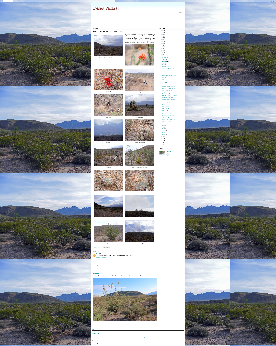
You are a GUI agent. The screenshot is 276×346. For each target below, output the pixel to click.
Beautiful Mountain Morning (167, 81)
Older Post (153, 265)
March (163, 130)
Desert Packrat (106, 8)
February (164, 132)
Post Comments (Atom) (128, 270)
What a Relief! (165, 101)
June (163, 125)
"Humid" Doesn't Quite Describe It (169, 75)
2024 (162, 34)
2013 (162, 54)
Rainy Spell (164, 77)
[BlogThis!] (105, 247)
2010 (162, 140)
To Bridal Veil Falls (166, 117)
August (163, 63)
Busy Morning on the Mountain (168, 86)
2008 (162, 143)
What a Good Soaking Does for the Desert (170, 88)
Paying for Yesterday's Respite (168, 99)
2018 (162, 45)
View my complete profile (168, 154)
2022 (162, 37)
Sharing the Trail (165, 70)
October (164, 59)
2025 (162, 32)
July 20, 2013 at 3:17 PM (101, 257)
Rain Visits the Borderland (167, 123)
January (164, 134)
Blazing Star (96, 273)
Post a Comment (98, 259)
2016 (162, 48)
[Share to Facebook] (107, 247)
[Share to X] (106, 247)
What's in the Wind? (166, 102)
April (163, 128)
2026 (162, 30)
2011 (162, 138)
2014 (162, 52)
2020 (162, 41)
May (163, 127)
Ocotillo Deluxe (165, 82)
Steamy (163, 79)
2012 (162, 136)
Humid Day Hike (165, 84)
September (164, 61)
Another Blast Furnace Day (167, 97)
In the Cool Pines (165, 66)
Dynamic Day (164, 73)
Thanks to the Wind (166, 104)
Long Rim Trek (165, 110)
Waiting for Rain (165, 92)
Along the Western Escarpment (168, 119)
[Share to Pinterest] (109, 247)
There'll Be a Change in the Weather (169, 95)
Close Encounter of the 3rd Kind (168, 115)
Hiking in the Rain (165, 108)
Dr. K (97, 253)
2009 (162, 142)
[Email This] (103, 247)
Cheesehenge (164, 112)
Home (125, 265)
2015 (162, 50)
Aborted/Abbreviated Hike (167, 90)
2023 (162, 36)
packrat (169, 151)
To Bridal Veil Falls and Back (168, 68)
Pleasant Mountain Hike (167, 113)
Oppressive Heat (165, 106)
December (164, 55)
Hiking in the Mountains (167, 121)
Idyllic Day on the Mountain (167, 93)
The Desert (94, 343)
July (163, 64)
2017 (162, 46)
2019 (162, 43)
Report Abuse (95, 333)
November (164, 57)
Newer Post (96, 265)
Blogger (143, 337)
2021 (162, 39)
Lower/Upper (164, 71)
